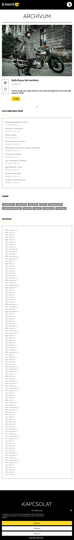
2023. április (9, 321)
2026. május (9, 237)
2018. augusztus (10, 410)
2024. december (10, 278)
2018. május (9, 417)
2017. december (10, 429)
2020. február (9, 376)
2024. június (9, 290)
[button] (71, 510)
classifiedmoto (8, 204)
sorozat (43, 204)
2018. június (9, 414)
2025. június (9, 263)
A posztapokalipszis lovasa (16, 122)
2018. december (10, 402)
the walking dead (55, 204)
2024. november (10, 280)
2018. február (9, 424)
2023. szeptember (11, 311)
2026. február (9, 244)
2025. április (9, 268)
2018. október (9, 405)
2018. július (8, 412)
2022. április (9, 338)
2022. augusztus (10, 333)
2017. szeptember (11, 436)
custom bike (21, 204)
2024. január (9, 302)
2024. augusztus (10, 287)
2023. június (9, 316)
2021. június (9, 355)
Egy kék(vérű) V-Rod (13, 167)
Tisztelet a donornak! (14, 128)
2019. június (9, 393)
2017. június (9, 443)
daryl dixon (33, 204)
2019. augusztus (10, 391)
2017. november (10, 431)
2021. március (9, 359)
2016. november (10, 455)
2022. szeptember (11, 331)
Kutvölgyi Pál (16, 84)
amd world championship (12, 208)
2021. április (9, 357)
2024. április (9, 295)
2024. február (9, 299)
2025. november (10, 252)
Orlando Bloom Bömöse (15, 141)
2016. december (10, 453)
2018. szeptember (11, 407)
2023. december (10, 304)
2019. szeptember (11, 388)
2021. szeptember (11, 352)
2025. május (9, 266)
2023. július (8, 314)
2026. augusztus (10, 230)
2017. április (9, 446)
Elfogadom (37, 523)
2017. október (9, 434)
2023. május (9, 319)
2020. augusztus (10, 371)
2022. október (9, 328)
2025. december (10, 249)
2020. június (9, 374)
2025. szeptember (11, 256)
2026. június (9, 235)
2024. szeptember (11, 285)
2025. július (8, 261)
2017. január (9, 450)
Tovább (16, 99)
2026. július (8, 232)
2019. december (10, 381)
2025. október (9, 254)
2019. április (9, 398)
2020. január (9, 379)
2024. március (9, 297)
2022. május (9, 335)
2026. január (9, 247)
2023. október (9, 309)
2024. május (9, 292)
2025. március (9, 271)
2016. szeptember (11, 460)
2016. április (9, 472)
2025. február (9, 273)
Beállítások (37, 533)
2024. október (9, 283)
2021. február (9, 362)
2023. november (10, 307)
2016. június (9, 467)
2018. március (9, 422)
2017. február (9, 448)
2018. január (9, 426)
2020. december (10, 367)
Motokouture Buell (13, 173)
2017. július (8, 441)
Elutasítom (37, 528)
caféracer (37, 208)
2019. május (9, 395)
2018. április (9, 419)
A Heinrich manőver (13, 154)
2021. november (10, 347)
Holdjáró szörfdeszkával (15, 180)
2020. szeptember (11, 369)
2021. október (9, 350)
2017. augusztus (10, 438)
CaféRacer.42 (48, 208)
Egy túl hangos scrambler (15, 160)
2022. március (9, 340)
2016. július (8, 465)
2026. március (9, 242)
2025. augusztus (10, 259)
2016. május (9, 470)
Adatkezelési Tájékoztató (36, 538)
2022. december (10, 326)
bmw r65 (27, 208)
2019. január (9, 400)
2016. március (9, 474)
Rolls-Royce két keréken (25, 80)
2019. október (9, 386)
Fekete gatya (10, 135)
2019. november (10, 383)
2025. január (9, 275)
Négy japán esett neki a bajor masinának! (22, 148)
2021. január (9, 364)
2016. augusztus (10, 462)
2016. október (9, 458)
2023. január (9, 323)
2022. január (9, 345)
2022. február (9, 343)
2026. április (9, 240)
